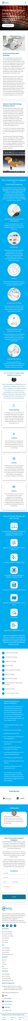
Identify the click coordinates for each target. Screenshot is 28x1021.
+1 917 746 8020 (8, 1004)
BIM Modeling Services (7, 954)
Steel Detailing (5, 948)
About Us (4, 960)
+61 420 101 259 (7, 1010)
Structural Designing (7, 931)
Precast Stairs (5, 952)
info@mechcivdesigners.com (11, 992)
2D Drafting (5, 942)
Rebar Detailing (6, 950)
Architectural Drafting (7, 936)
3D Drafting (5, 940)
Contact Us (8, 25)
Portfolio (4, 964)
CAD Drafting (5, 938)
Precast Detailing (6, 978)
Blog (3, 966)
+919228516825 (7, 998)
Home (3, 962)
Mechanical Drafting (7, 934)
